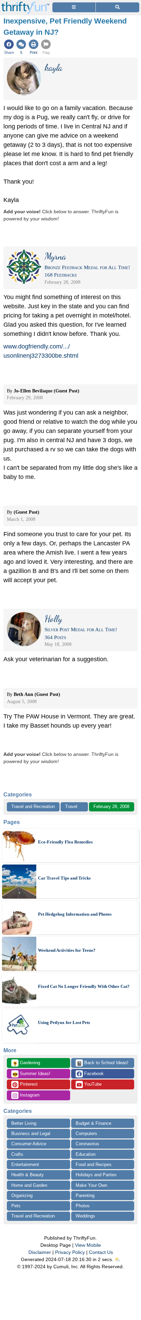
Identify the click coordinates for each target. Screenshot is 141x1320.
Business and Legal (30, 1133)
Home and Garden (29, 1185)
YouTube (92, 1084)
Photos (83, 1205)
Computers (86, 1133)
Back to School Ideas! (102, 1063)
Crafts (17, 1154)
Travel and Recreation (33, 806)
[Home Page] (25, 4)
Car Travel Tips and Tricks (64, 878)
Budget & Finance (93, 1123)
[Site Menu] (73, 7)
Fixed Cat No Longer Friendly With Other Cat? (84, 986)
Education (85, 1154)
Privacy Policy (70, 1252)
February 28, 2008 (111, 806)
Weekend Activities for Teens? (66, 950)
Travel (71, 806)
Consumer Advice (28, 1143)
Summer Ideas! (31, 1074)
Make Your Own (91, 1185)
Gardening (26, 1063)
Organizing (22, 1195)
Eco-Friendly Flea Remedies (65, 841)
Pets (16, 1205)
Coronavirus (87, 1143)
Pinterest (28, 1084)
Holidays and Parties (96, 1174)
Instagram (29, 1095)
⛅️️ (117, 1259)
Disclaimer (39, 1252)
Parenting (85, 1195)
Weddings (85, 1215)
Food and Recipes (94, 1164)
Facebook (93, 1073)
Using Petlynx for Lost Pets (64, 1022)
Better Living (23, 1123)
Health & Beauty (27, 1174)
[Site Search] (117, 7)
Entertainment (25, 1164)
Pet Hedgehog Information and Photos (75, 914)
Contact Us (101, 1252)
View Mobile (88, 1245)
